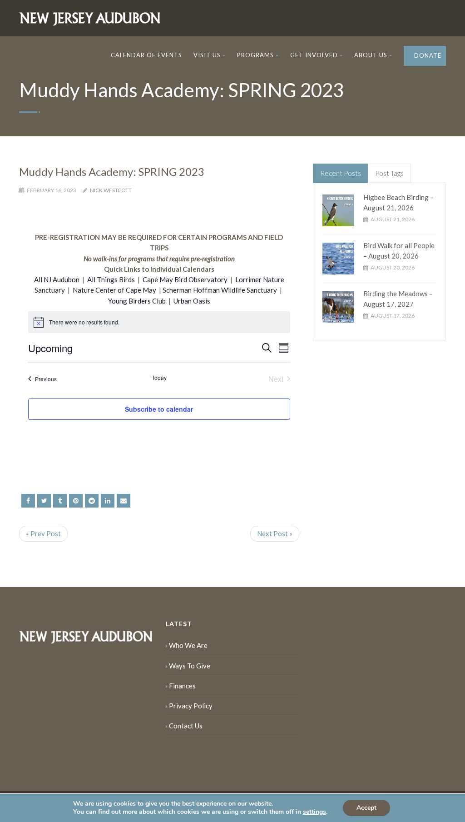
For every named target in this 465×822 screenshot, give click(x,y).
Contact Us (186, 726)
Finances (182, 686)
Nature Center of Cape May (114, 290)
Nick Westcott (111, 190)
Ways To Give (189, 666)
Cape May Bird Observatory (185, 279)
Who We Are (188, 645)
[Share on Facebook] (28, 501)
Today (159, 377)
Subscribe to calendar (159, 408)
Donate (426, 55)
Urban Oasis (191, 301)
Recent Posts (340, 173)
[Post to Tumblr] (60, 501)
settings (314, 812)
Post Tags (389, 173)
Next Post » (274, 533)
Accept (366, 807)
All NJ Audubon (56, 279)
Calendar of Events (146, 55)
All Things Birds (111, 279)
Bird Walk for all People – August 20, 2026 (399, 250)
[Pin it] (76, 501)
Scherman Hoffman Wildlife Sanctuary (220, 290)
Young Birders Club (137, 301)
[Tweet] (44, 501)
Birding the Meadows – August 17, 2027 (398, 298)
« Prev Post (43, 533)
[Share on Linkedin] (92, 501)
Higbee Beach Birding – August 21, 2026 (398, 202)
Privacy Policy (191, 706)
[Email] (123, 501)
